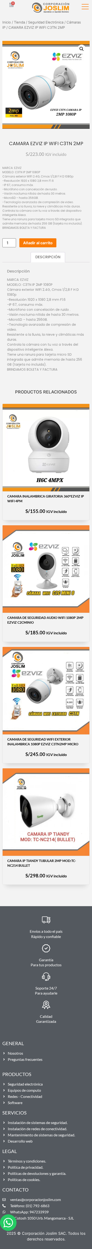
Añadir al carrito (38, 242)
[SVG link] (85, 7)
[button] (81, 49)
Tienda (19, 22)
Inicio (6, 22)
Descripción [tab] (47, 257)
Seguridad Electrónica (45, 22)
